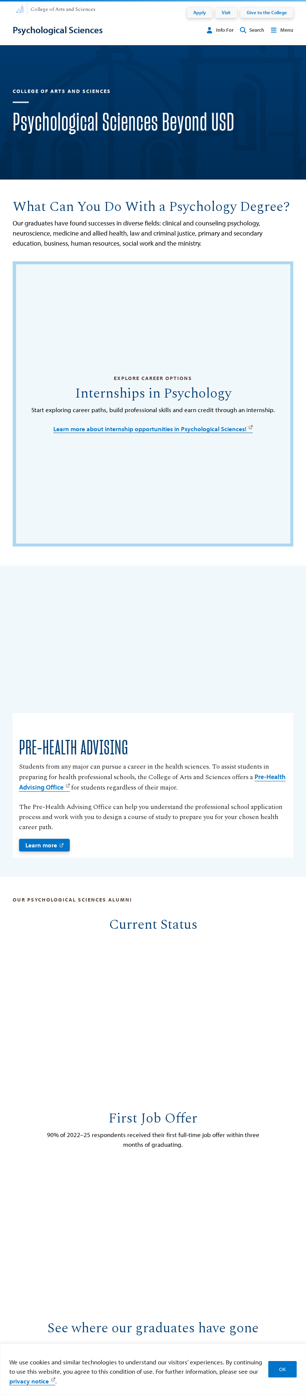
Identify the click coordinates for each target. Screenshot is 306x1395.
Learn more (41, 845)
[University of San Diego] (20, 8)
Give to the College (267, 12)
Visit (226, 12)
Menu (286, 30)
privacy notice (29, 1381)
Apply (199, 12)
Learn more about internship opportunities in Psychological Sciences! (149, 429)
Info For (225, 30)
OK (282, 1369)
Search (256, 30)
